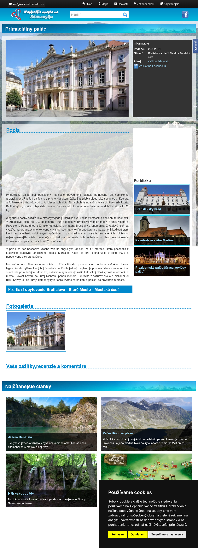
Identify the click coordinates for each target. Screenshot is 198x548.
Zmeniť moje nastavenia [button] (167, 534)
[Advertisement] (67, 162)
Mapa (104, 4)
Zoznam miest (145, 4)
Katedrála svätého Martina (154, 240)
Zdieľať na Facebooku (152, 66)
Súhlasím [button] (117, 534)
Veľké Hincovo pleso (118, 433)
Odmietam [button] (137, 534)
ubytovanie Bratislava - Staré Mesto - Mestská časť (72, 289)
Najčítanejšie (171, 4)
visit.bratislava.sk (158, 61)
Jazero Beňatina (20, 437)
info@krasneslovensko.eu (28, 4)
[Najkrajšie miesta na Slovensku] (34, 13)
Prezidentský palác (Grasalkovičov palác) (160, 269)
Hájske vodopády (21, 493)
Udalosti (122, 4)
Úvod (88, 4)
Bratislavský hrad (148, 209)
